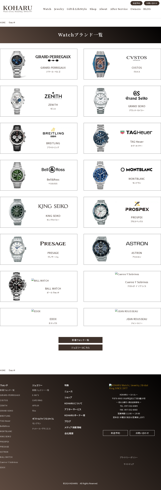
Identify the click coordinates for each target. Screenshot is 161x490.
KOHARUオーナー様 (74, 415)
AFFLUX (35, 405)
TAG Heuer (5, 420)
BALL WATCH (6, 457)
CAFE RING (37, 400)
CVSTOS (4, 400)
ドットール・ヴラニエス (41, 428)
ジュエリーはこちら (80, 347)
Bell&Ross (5, 426)
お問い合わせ (151, 3)
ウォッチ (4, 385)
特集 (66, 385)
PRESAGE (4, 446)
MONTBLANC (6, 431)
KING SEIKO (5, 436)
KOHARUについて (73, 403)
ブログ (67, 421)
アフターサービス (72, 409)
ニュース (68, 391)
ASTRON (4, 451)
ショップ (68, 397)
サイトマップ (129, 464)
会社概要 (69, 433)
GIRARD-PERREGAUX (10, 395)
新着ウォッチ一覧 (80, 340)
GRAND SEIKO (6, 410)
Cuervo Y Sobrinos (9, 462)
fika (34, 410)
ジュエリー (37, 385)
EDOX (2, 467)
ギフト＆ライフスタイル (43, 418)
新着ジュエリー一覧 (40, 390)
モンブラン (36, 423)
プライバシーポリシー (129, 457)
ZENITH (3, 405)
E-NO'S (35, 395)
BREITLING (5, 415)
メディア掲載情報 (72, 427)
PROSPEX (4, 441)
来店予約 (136, 3)
